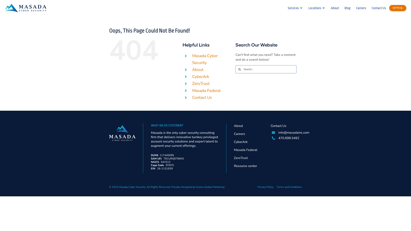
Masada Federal (206, 90)
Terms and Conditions (289, 187)
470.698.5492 (288, 138)
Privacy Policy (265, 187)
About (197, 69)
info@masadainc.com (293, 132)
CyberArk (200, 76)
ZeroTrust (201, 83)
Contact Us (202, 97)
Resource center (245, 166)
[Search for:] (266, 69)
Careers (239, 134)
